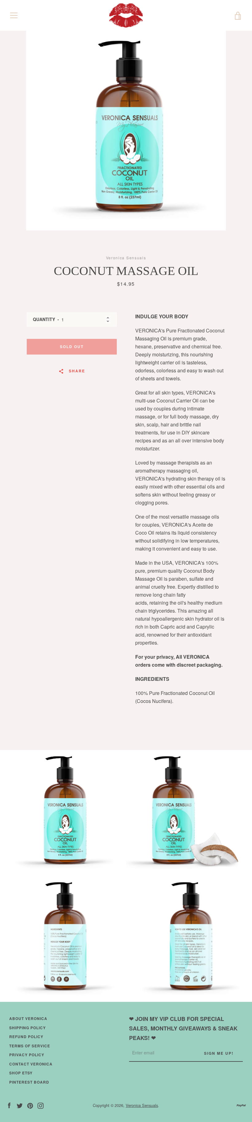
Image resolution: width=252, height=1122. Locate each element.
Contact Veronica (31, 1064)
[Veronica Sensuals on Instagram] (40, 1104)
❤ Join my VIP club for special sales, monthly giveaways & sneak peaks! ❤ (183, 1028)
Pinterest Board (29, 1082)
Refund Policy (26, 1036)
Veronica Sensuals (142, 1105)
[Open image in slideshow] (126, 130)
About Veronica (28, 1018)
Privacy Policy (26, 1054)
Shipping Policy (27, 1027)
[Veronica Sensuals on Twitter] (20, 1104)
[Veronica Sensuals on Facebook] (9, 1104)
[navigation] (14, 15)
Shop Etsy (21, 1073)
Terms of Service (29, 1046)
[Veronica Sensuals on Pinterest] (30, 1104)
